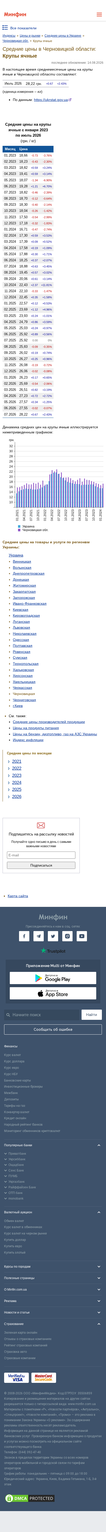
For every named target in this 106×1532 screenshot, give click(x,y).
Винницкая (22, 561)
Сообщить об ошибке (53, 1029)
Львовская (21, 627)
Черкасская (22, 688)
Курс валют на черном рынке (25, 1233)
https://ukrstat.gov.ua (51, 100)
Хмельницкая (24, 682)
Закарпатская (24, 591)
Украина (16, 555)
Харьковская (23, 670)
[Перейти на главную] (15, 14)
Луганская (21, 622)
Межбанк (11, 1093)
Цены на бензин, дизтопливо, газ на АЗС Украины (55, 734)
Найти (91, 1015)
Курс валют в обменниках (23, 1227)
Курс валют (12, 1055)
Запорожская (24, 598)
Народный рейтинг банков (23, 1124)
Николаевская (25, 634)
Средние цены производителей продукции (49, 722)
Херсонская (23, 676)
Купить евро (13, 1246)
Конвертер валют (16, 1112)
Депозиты (11, 1099)
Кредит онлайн (15, 1118)
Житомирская (24, 585)
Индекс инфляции (28, 740)
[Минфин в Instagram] (67, 936)
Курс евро (11, 1068)
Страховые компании (20, 1358)
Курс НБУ (11, 1074)
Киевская (20, 610)
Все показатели (23, 28)
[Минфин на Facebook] (24, 936)
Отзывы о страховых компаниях (27, 1339)
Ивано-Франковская (30, 603)
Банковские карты (17, 1080)
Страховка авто (15, 1352)
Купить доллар (15, 1240)
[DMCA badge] (53, 1499)
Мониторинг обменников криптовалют (32, 1131)
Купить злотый (14, 1252)
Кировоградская (26, 615)
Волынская (22, 567)
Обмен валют (14, 1221)
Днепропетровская (29, 573)
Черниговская (24, 700)
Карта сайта (18, 896)
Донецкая (21, 579)
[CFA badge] (70, 1379)
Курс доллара (14, 1061)
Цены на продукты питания (36, 728)
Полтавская (22, 645)
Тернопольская (26, 664)
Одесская (21, 640)
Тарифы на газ (14, 1106)
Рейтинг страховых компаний (25, 1345)
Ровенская (21, 652)
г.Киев (18, 706)
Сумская (20, 657)
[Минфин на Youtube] (82, 936)
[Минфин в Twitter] (53, 936)
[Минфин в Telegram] (38, 936)
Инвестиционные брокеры (23, 1086)
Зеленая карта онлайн (20, 1332)
